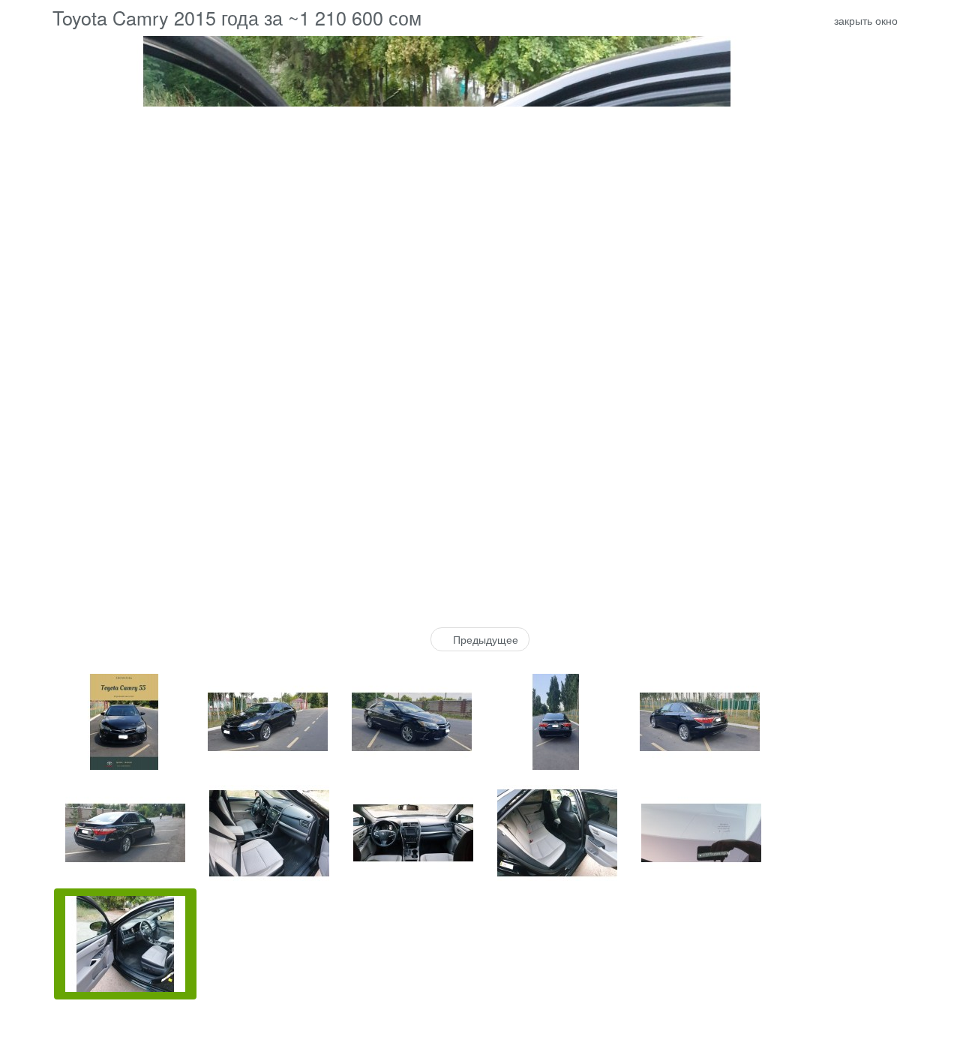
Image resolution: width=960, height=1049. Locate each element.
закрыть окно (864, 20)
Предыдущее (484, 639)
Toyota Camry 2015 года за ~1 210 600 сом (237, 17)
